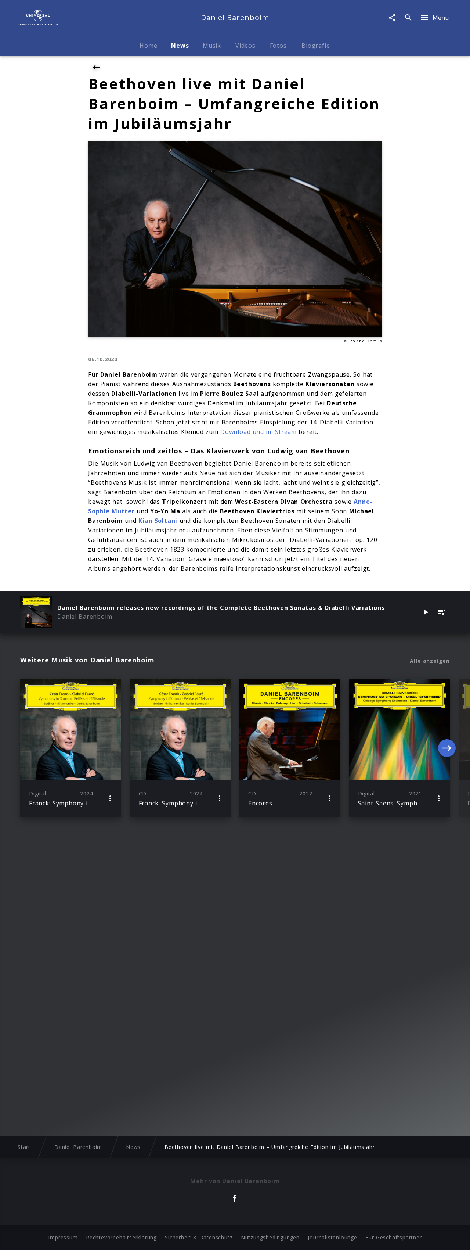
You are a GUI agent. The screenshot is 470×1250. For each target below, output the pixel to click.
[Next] (447, 748)
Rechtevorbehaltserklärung (121, 1237)
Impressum (62, 1237)
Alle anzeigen (430, 661)
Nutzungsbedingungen (270, 1237)
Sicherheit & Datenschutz (198, 1237)
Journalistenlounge (332, 1237)
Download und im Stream (258, 432)
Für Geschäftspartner (393, 1237)
